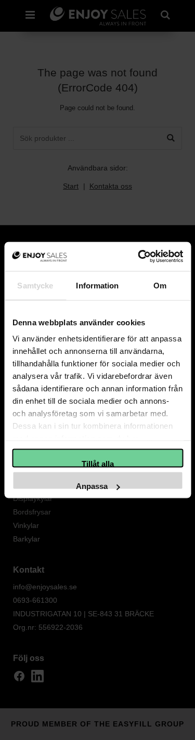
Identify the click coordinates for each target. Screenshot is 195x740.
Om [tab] (159, 285)
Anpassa (92, 486)
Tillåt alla (98, 463)
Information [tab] (97, 285)
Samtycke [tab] (35, 285)
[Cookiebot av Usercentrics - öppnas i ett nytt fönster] (139, 256)
